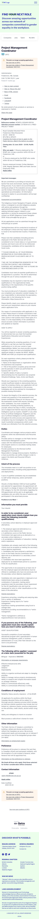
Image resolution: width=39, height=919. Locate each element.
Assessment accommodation (11, 199)
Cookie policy (23, 828)
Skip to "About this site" (12, 89)
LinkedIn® (7, 101)
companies (7, 38)
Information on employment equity (13, 741)
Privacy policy (15, 828)
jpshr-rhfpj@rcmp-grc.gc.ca (11, 776)
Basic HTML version (11, 92)
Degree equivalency (8, 594)
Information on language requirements (14, 660)
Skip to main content (11, 86)
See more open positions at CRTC (19, 809)
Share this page (6, 113)
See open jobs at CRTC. (13, 62)
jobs (16, 38)
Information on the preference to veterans (15, 759)
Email (6, 95)
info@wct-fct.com (25, 846)
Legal (19, 916)
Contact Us (23, 849)
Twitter (6, 103)
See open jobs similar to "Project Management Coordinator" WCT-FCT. (20, 66)
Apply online (7, 170)
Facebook (7, 98)
